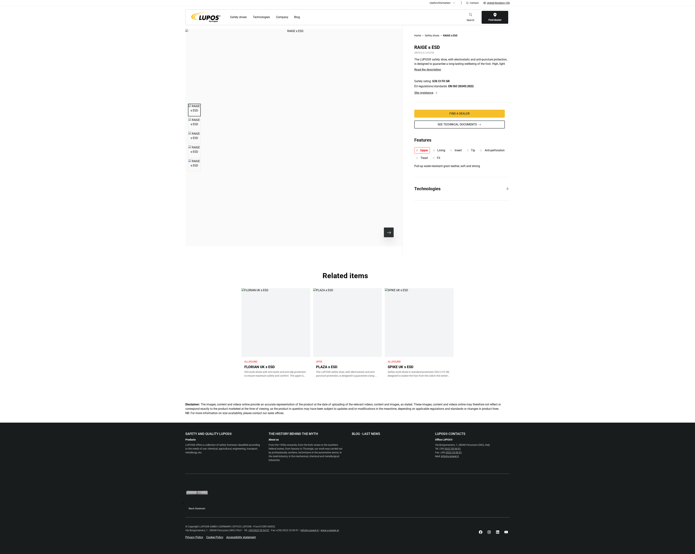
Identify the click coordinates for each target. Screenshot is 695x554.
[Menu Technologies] (272, 17)
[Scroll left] (377, 232)
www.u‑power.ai (330, 530)
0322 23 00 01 (454, 452)
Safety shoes (432, 35)
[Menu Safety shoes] (249, 17)
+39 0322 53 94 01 (258, 530)
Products (190, 439)
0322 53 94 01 (453, 448)
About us (274, 439)
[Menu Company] (290, 17)
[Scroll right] (389, 232)
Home (417, 35)
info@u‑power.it (450, 456)
